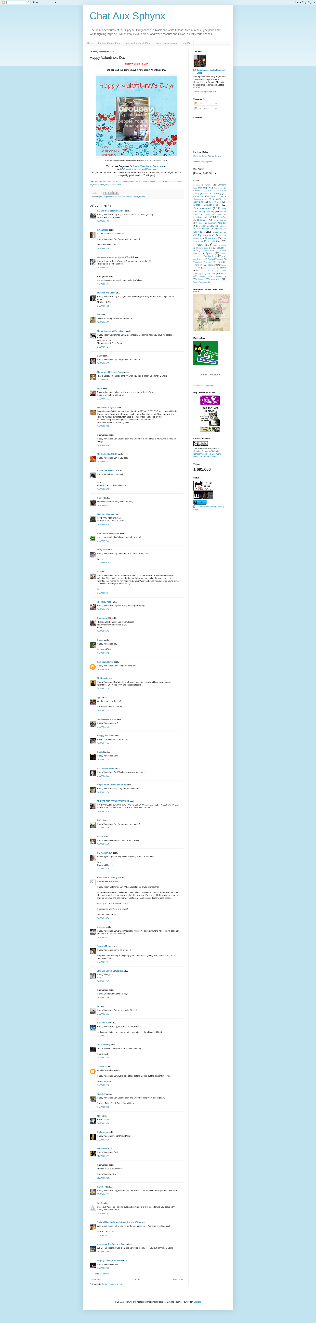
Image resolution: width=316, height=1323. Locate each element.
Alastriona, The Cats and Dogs (111, 1244)
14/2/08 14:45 (103, 844)
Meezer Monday (206, 226)
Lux (99, 1006)
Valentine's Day (109, 182)
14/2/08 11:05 (103, 689)
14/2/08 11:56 (103, 759)
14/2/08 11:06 (103, 710)
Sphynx (137, 182)
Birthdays (222, 185)
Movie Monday (219, 232)
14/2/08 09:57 (103, 593)
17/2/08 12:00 (103, 1268)
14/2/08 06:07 (103, 322)
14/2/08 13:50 (103, 811)
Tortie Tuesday (210, 268)
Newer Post (96, 1279)
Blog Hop (203, 187)
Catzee (100, 498)
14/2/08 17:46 (103, 997)
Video (223, 273)
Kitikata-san (102, 1132)
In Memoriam (220, 220)
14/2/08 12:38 (103, 792)
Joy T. (100, 1203)
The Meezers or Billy (106, 719)
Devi (219, 201)
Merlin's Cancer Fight (109, 43)
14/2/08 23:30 (103, 1140)
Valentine (98, 182)
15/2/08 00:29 (103, 1178)
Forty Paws (102, 550)
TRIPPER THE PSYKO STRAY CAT (113, 801)
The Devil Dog (103, 1045)
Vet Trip (211, 273)
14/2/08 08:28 (103, 445)
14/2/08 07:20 (103, 426)
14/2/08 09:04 (103, 524)
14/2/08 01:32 (103, 221)
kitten (107, 185)
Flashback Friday (214, 214)
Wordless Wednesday (206, 279)
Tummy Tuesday (207, 271)
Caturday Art (199, 196)
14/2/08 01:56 (103, 248)
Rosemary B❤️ (104, 618)
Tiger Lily (101, 1094)
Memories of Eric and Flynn (110, 372)
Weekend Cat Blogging (210, 276)
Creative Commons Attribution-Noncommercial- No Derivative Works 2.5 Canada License (207, 454)
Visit (203, 385)
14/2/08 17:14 (103, 962)
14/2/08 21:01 (103, 1014)
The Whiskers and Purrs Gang (111, 331)
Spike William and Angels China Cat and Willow (119, 1222)
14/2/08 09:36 (103, 563)
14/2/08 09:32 (103, 541)
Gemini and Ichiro (105, 662)
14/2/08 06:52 (103, 380)
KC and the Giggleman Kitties (111, 211)
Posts (200, 104)
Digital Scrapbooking (166, 43)
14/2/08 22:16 (103, 1085)
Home (90, 43)
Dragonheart (120, 197)
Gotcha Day (221, 217)
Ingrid (99, 388)
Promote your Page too (202, 162)
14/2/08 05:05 (103, 306)
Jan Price (101, 1066)
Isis (98, 315)
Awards (208, 185)
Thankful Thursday (215, 259)
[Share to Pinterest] (117, 193)
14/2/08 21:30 (103, 1058)
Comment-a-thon (200, 199)
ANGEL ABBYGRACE (107, 470)
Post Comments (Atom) (112, 1284)
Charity (212, 196)
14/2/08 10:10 (103, 631)
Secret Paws (209, 251)
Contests (217, 199)
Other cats (211, 238)
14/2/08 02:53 (103, 267)
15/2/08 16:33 (103, 1235)
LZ (98, 571)
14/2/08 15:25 (103, 869)
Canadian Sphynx (149, 182)
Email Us (186, 43)
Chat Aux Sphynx (127, 15)
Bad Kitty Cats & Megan (108, 877)
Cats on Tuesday (212, 193)
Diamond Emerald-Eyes (108, 533)
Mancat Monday (217, 223)
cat (173, 182)
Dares (211, 202)
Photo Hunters (212, 241)
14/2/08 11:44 (103, 743)
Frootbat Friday (201, 217)
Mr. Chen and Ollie (105, 293)
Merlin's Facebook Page (138, 43)
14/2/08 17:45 (103, 981)
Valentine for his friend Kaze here (140, 169)
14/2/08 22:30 (103, 1107)
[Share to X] (111, 193)
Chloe (221, 196)
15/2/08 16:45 (103, 1252)
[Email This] (104, 193)
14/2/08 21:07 (103, 1036)
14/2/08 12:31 (103, 776)
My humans (204, 235)
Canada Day (198, 191)
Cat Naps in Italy (104, 853)
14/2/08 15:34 (103, 918)
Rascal (100, 752)
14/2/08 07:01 (103, 399)
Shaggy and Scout (105, 736)
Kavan (100, 640)
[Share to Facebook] (114, 193)
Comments (202, 108)
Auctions (196, 185)
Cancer (211, 190)
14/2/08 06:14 (103, 347)
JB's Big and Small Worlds (109, 971)
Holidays (129, 197)
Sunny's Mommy (105, 946)
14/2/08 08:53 (103, 489)
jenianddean (102, 230)
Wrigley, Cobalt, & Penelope (110, 1260)
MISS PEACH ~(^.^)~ (106, 408)
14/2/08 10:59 (103, 669)
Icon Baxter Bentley (106, 768)
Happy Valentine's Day (124, 182)
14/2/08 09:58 (103, 609)
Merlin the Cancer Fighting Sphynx (207, 156)
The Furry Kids (104, 602)
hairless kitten (98, 185)
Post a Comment (101, 1274)
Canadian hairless (164, 182)
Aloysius (101, 927)
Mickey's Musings (105, 514)
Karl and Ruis (103, 1023)
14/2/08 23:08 (103, 1123)
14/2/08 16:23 (103, 937)
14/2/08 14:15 (103, 828)
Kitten (201, 223)
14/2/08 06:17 (103, 363)
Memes (218, 229)
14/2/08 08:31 (103, 462)
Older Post (178, 1279)
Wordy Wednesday (200, 282)
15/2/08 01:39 (103, 1194)
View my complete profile (204, 91)
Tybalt (100, 697)
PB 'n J (100, 820)
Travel (223, 267)
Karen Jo (101, 1187)
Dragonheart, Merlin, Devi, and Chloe (211, 71)
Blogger (197, 1302)
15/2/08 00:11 (103, 1156)
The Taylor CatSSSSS (107, 454)
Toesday (212, 265)
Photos (142, 197)
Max (99, 1116)
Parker (100, 836)
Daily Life (198, 201)
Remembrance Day (204, 248)
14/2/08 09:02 (103, 505)
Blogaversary (219, 188)
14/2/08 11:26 (103, 727)
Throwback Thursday (202, 262)
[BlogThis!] (107, 193)
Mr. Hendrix (102, 678)
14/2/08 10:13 (103, 653)
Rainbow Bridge (220, 245)
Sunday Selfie (210, 256)
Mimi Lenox (102, 1148)
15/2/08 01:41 (103, 1213)
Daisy (100, 356)
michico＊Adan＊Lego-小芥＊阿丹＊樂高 (115, 257)
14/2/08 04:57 (103, 284)
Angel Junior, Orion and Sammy (112, 785)
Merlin (135, 197)
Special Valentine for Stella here (147, 166)
